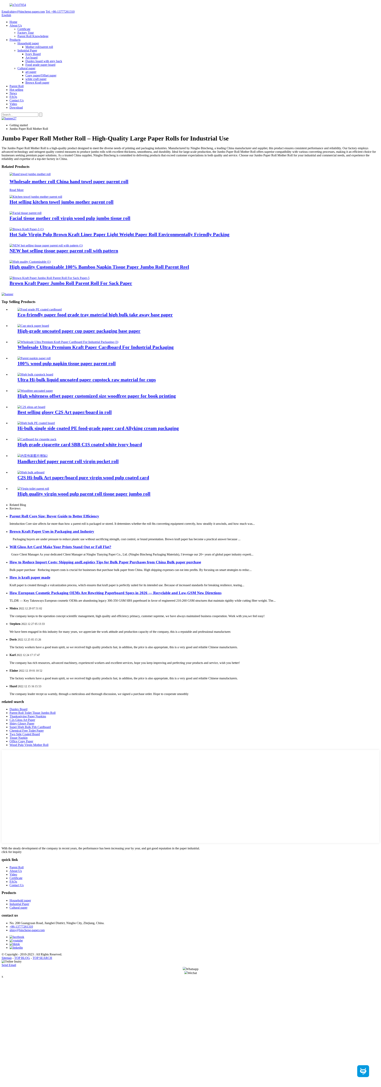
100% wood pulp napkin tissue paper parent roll (66, 363)
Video (13, 104)
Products (15, 39)
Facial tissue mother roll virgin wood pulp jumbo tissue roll (70, 218)
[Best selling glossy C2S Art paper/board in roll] (31, 407)
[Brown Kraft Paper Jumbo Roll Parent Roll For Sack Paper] (49, 278)
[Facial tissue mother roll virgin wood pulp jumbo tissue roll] (25, 213)
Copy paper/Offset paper (40, 75)
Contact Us (17, 100)
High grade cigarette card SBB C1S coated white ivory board (79, 444)
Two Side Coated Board (25, 734)
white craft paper (35, 79)
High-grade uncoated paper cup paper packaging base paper (78, 331)
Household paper (28, 43)
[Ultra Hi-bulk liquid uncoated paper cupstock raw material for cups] (35, 374)
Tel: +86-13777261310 (60, 11)
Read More (17, 190)
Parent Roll (17, 86)
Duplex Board (18, 709)
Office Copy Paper (21, 741)
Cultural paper (26, 68)
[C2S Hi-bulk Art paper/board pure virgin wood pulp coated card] (30, 472)
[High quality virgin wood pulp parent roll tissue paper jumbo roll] (33, 488)
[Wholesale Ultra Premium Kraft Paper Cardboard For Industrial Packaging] (67, 342)
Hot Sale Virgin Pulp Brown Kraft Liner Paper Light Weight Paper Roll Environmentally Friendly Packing (119, 234)
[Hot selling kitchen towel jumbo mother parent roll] (36, 196)
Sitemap (7, 958)
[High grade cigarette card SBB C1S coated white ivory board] (36, 439)
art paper (30, 72)
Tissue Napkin (19, 737)
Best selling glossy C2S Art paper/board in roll (64, 412)
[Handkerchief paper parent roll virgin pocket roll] (32, 455)
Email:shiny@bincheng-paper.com (23, 11)
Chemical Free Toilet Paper (27, 730)
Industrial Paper (27, 50)
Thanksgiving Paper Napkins (28, 716)
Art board (31, 57)
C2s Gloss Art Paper (22, 720)
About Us (16, 25)
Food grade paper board (40, 64)
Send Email (9, 965)
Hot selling (16, 89)
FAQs (13, 96)
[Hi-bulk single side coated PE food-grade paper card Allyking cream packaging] (36, 423)
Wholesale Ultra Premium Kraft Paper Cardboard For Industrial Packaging (95, 347)
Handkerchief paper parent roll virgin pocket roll (68, 461)
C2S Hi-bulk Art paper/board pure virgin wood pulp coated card (83, 477)
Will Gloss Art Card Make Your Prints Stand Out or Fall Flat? (60, 547)
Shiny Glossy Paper (22, 723)
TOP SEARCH (42, 958)
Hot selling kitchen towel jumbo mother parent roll (62, 202)
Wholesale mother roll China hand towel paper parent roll (69, 181)
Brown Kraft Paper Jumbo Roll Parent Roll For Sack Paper (71, 283)
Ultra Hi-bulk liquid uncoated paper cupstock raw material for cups (86, 379)
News (13, 93)
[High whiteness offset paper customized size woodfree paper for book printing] (35, 390)
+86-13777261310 (21, 926)
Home (13, 22)
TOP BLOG (22, 958)
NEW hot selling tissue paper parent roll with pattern (64, 250)
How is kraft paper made (30, 577)
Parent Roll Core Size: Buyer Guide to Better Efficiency (54, 516)
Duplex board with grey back (43, 61)
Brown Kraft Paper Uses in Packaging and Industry (52, 531)
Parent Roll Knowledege (32, 36)
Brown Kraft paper (37, 82)
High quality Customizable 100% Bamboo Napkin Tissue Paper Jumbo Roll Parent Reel (99, 267)
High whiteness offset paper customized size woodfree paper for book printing (96, 396)
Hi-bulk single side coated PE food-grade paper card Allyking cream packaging (98, 428)
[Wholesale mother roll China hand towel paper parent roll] (30, 174)
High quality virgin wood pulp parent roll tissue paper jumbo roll (83, 493)
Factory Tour (25, 32)
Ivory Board (33, 54)
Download (16, 107)
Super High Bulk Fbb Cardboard (30, 727)
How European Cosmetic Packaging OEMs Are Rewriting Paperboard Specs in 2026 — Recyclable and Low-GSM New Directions (115, 593)
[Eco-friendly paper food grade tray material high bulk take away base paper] (39, 309)
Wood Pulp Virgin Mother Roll (29, 745)
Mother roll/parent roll (39, 47)
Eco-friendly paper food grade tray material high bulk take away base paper (95, 314)
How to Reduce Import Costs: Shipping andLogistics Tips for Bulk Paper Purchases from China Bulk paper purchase (105, 562)
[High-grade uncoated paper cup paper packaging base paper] (33, 325)
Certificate (23, 29)
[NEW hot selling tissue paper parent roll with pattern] (46, 245)
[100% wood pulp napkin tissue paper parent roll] (34, 358)
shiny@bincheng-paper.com (27, 930)
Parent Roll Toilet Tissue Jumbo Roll (33, 712)
